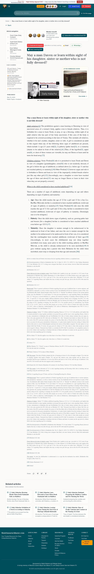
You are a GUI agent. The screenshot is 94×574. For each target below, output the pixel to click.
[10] (53, 169)
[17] (48, 224)
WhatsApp (77, 45)
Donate (80, 1)
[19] (84, 245)
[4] (62, 149)
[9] (62, 163)
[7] (43, 155)
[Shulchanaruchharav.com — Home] (5, 6)
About (30, 541)
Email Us (85, 536)
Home (7, 21)
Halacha (30, 538)
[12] (46, 175)
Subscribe (31, 546)
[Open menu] (9, 6)
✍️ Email (65, 45)
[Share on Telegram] (37, 473)
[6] (31, 152)
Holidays (44, 548)
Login (29, 543)
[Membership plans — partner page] (51, 6)
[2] (55, 146)
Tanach (43, 540)
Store (56, 548)
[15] (57, 205)
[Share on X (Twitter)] (41, 473)
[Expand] (8, 37)
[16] (71, 205)
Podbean (71, 538)
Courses (57, 538)
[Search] (78, 13)
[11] (67, 169)
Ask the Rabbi (59, 541)
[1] (39, 126)
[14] (70, 186)
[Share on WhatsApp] (33, 473)
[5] (82, 149)
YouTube (71, 540)
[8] (53, 160)
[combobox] (47, 13)
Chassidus (44, 543)
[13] (49, 178)
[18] (86, 237)
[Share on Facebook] (45, 473)
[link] (41, 21)
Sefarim (43, 545)
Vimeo (70, 543)
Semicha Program (60, 536)
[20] (77, 251)
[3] (76, 146)
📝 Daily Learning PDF (35, 49)
